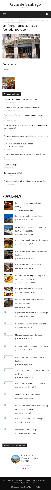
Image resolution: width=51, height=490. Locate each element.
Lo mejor (34, 483)
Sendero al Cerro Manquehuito (28, 394)
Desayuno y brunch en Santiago (28, 288)
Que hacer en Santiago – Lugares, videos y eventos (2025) (24, 116)
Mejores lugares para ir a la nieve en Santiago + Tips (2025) (24, 155)
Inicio (4, 20)
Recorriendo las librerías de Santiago (30, 324)
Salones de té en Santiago (26, 430)
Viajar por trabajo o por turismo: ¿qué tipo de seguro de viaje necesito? (25, 126)
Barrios (28, 480)
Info (4, 480)
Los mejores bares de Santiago (28, 264)
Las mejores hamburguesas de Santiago (31, 240)
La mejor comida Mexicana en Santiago (31, 346)
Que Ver (11, 480)
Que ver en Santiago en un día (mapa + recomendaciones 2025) (19, 145)
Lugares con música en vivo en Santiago (31, 312)
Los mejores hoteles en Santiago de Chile (20, 99)
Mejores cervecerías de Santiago (28, 335)
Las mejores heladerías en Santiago (30, 383)
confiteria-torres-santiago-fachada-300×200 (23, 20)
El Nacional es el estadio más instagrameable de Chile (25, 181)
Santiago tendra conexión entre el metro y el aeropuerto (26, 136)
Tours (16, 483)
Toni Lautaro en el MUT (13, 173)
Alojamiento (24, 483)
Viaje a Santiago (10, 165)
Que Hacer (20, 480)
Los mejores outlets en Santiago (28, 216)
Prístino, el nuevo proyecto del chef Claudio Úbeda (23, 108)
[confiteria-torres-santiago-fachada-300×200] (21, 58)
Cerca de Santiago (39, 480)
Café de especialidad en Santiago (29, 418)
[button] (47, 14)
